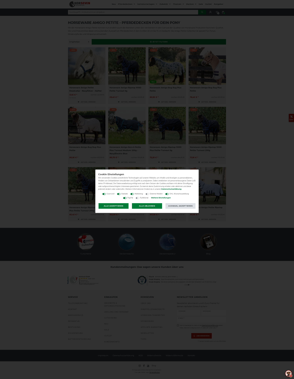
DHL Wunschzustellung (179, 194)
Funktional (144, 198)
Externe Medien (156, 194)
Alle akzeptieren (113, 206)
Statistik (124, 194)
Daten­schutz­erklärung (171, 189)
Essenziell (110, 194)
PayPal (130, 198)
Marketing (139, 194)
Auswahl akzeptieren (180, 206)
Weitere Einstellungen (161, 198)
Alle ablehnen (147, 206)
